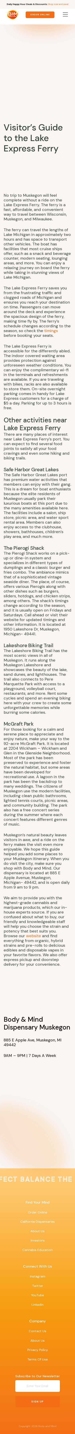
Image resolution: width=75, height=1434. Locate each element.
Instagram (37, 1276)
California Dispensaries (37, 1221)
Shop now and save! (58, 4)
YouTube (37, 1295)
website (33, 935)
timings (51, 330)
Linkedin (37, 1304)
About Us (37, 1231)
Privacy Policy (37, 1350)
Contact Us (37, 1331)
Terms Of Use (37, 1359)
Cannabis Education (37, 1250)
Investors (38, 1240)
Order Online (40, 14)
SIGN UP (37, 1401)
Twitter (37, 1286)
